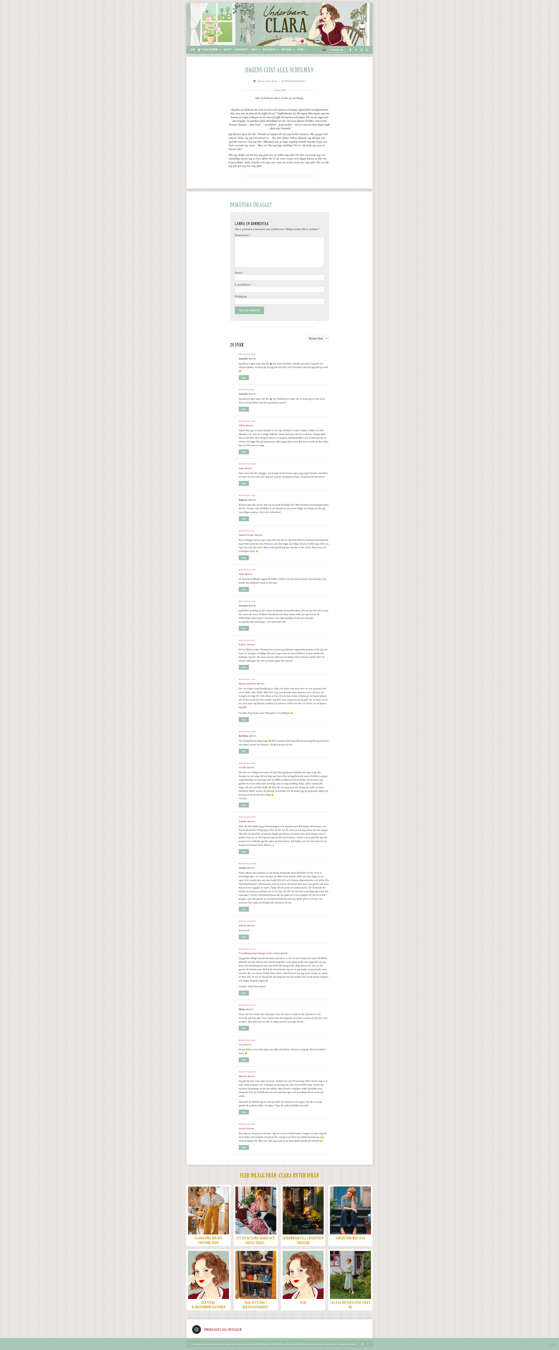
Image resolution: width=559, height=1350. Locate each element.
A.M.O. (242, 644)
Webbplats (241, 296)
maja (241, 468)
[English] (324, 49)
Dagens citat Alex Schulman (279, 70)
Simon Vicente (246, 535)
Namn (239, 273)
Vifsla (242, 425)
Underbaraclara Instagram (223, 1330)
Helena (242, 925)
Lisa (241, 1044)
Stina (241, 574)
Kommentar (243, 235)
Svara (243, 378)
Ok (362, 1344)
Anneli (242, 1128)
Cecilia (242, 767)
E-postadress (243, 284)
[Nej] (553, 1345)
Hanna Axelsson (247, 683)
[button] (209, 50)
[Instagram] (196, 1329)
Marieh (243, 1076)
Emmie (243, 821)
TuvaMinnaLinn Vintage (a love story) (259, 953)
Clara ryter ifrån (267, 81)
